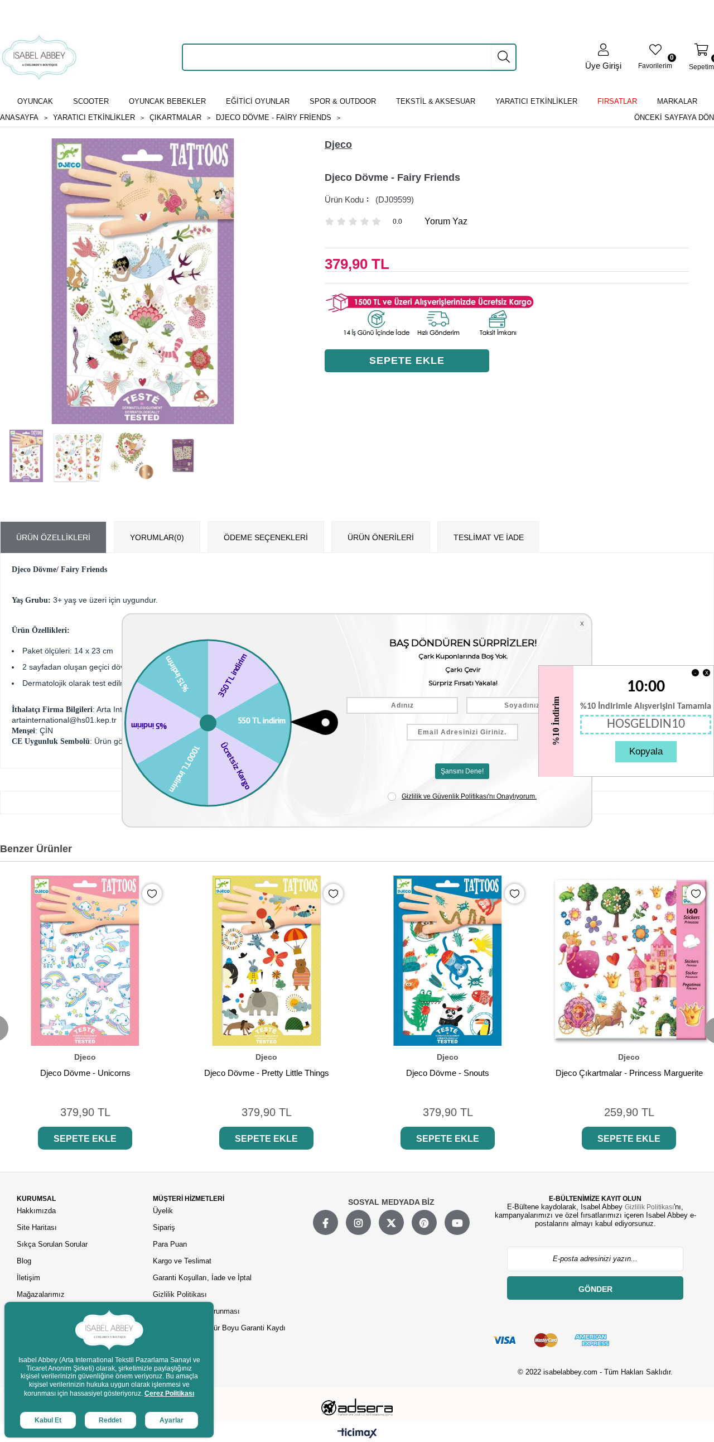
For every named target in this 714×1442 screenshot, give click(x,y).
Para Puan (170, 1244)
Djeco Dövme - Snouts (447, 1073)
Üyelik (163, 1211)
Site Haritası (38, 1227)
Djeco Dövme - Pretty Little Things (266, 1073)
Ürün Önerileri (381, 537)
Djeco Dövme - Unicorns (85, 1073)
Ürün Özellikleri (53, 537)
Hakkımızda (36, 1211)
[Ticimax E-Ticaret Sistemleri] (357, 1433)
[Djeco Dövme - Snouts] (448, 961)
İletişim (28, 1277)
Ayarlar (172, 1420)
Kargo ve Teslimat (182, 1261)
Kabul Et (48, 1420)
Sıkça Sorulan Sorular (52, 1244)
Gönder (595, 1289)
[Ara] (503, 57)
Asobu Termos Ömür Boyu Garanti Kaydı (219, 1328)
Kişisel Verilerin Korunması (196, 1311)
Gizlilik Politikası (180, 1294)
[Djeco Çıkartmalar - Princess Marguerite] (629, 961)
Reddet (110, 1420)
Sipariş (164, 1227)
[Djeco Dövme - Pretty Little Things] (266, 961)
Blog (24, 1261)
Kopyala (646, 751)
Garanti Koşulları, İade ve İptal (202, 1277)
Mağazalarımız (41, 1294)
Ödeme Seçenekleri (266, 537)
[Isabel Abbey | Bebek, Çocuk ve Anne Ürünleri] (39, 57)
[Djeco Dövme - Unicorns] (85, 961)
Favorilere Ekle (152, 893)
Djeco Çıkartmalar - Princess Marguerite (629, 1073)
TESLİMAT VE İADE (489, 537)
